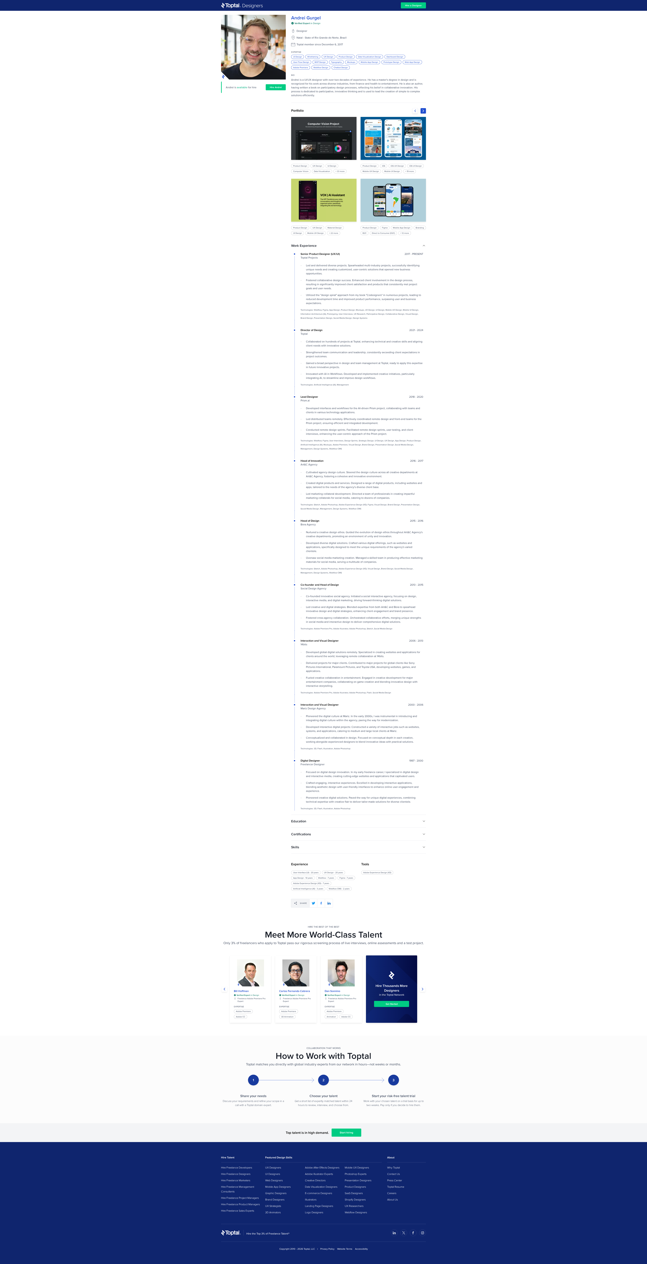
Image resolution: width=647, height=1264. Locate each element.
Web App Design (412, 62)
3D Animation (287, 1016)
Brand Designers (274, 1199)
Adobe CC (240, 1016)
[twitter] (313, 903)
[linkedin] (329, 903)
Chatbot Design (341, 67)
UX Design (328, 56)
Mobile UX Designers (357, 1167)
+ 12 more (404, 233)
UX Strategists (273, 1206)
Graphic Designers (275, 1193)
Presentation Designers (358, 1180)
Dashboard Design (395, 56)
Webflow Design (320, 67)
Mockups (351, 62)
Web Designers (274, 1180)
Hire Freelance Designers (235, 1174)
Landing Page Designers (319, 1206)
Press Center (394, 1180)
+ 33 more (340, 171)
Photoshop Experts (355, 1174)
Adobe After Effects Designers (322, 1167)
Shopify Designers (355, 1199)
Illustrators (310, 1199)
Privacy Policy (327, 1249)
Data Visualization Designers (321, 1187)
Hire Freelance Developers (236, 1167)
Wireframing (312, 56)
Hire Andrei (276, 87)
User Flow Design (301, 62)
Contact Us (393, 1174)
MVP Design (320, 62)
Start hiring (346, 1132)
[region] (358, 176)
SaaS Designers (354, 1193)
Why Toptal (393, 1167)
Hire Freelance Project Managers (240, 1198)
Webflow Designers (356, 1212)
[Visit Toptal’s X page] (403, 1232)
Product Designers (355, 1187)
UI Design (297, 56)
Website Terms (344, 1249)
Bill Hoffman (241, 991)
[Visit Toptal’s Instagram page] (422, 1232)
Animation (331, 1016)
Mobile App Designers (278, 1187)
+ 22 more (333, 233)
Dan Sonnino (332, 991)
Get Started (392, 1004)
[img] (305, 23)
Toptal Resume (395, 1187)
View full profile (250, 973)
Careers (391, 1193)
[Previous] (415, 111)
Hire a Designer (413, 5)
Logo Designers (314, 1212)
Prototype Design (391, 62)
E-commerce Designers (318, 1193)
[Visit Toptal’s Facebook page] (413, 1232)
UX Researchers (354, 1206)
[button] (358, 245)
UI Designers (272, 1174)
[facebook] (321, 903)
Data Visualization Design (369, 56)
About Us (392, 1199)
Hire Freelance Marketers (235, 1180)
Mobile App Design (369, 62)
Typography (336, 62)
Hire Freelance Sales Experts (237, 1210)
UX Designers (273, 1167)
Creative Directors (315, 1180)
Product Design (346, 56)
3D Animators (273, 1212)
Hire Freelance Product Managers (240, 1204)
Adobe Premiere (300, 67)
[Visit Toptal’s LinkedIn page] (394, 1232)
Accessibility (361, 1249)
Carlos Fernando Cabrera (294, 991)
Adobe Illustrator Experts (319, 1174)
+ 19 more (409, 171)
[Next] (423, 111)
